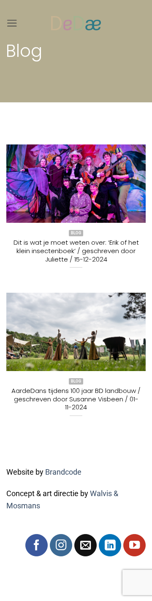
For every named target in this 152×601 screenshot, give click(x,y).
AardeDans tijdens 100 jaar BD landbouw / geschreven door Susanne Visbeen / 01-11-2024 (76, 399)
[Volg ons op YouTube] (134, 545)
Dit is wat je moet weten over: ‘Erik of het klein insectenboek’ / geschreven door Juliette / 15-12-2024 (76, 250)
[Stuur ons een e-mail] (85, 545)
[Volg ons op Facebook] (36, 545)
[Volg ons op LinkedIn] (110, 545)
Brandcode (63, 472)
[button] (12, 23)
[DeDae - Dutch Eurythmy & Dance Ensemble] (76, 23)
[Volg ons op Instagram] (61, 545)
